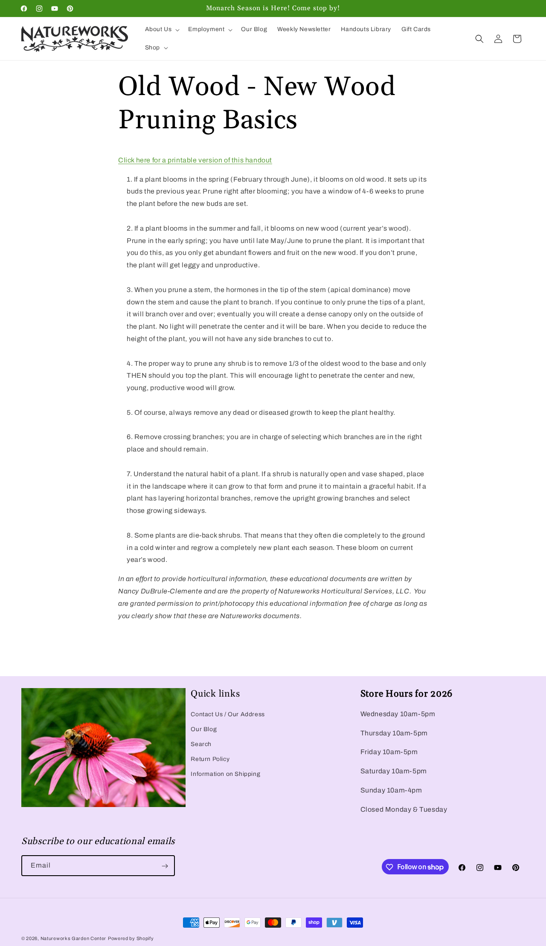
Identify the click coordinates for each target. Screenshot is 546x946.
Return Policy (210, 759)
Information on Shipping (225, 774)
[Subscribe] (164, 866)
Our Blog (204, 729)
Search (201, 744)
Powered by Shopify (131, 938)
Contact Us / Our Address (227, 714)
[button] (161, 29)
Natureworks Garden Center (74, 938)
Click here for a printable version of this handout (195, 160)
